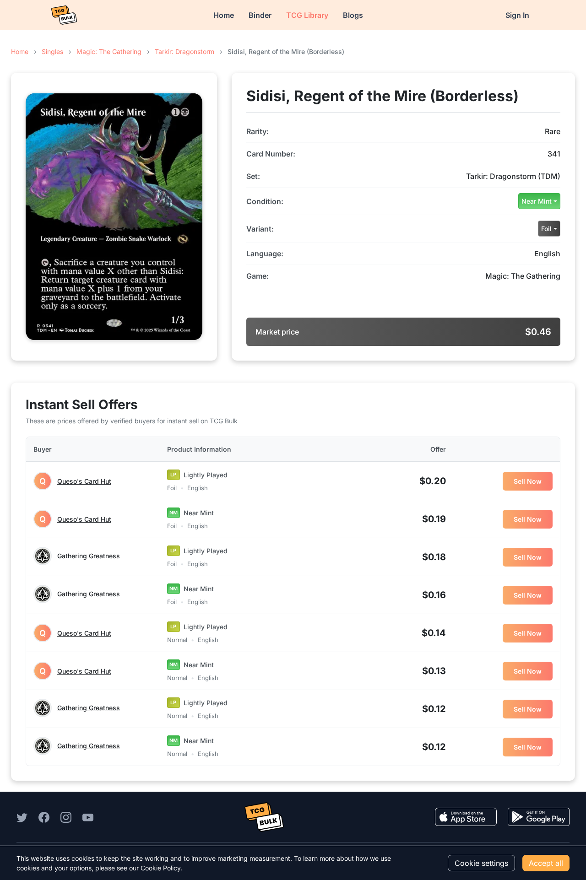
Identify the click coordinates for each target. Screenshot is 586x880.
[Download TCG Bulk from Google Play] (539, 817)
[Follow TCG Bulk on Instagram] (65, 817)
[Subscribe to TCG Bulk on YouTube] (87, 816)
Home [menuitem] (223, 15)
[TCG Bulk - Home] (64, 15)
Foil (546, 228)
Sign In (517, 15)
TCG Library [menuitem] (307, 15)
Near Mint (536, 201)
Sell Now (528, 481)
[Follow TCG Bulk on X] (21, 816)
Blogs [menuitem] (353, 15)
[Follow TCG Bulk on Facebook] (43, 817)
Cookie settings (481, 863)
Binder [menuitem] (260, 15)
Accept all (546, 863)
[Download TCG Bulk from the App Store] (466, 817)
